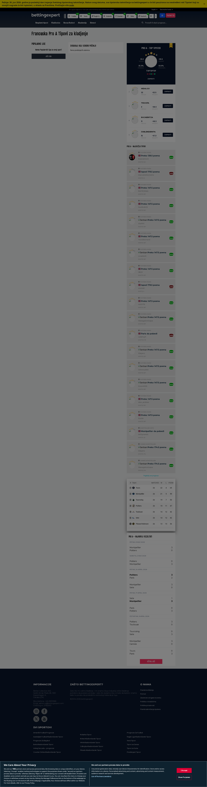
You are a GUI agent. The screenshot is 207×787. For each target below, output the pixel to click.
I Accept (184, 770)
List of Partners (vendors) (101, 776)
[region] (103, 774)
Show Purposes (184, 777)
